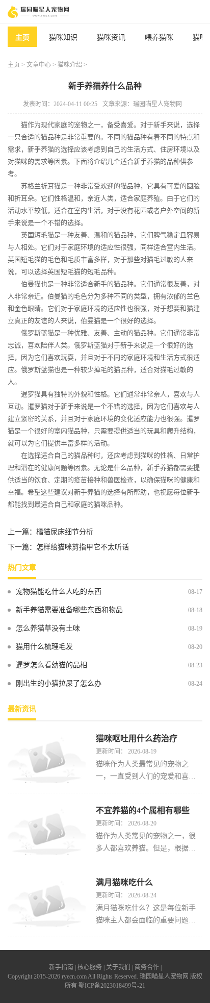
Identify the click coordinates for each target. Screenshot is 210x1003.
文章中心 (39, 64)
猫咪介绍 (70, 64)
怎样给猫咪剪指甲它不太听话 (82, 547)
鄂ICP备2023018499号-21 (111, 985)
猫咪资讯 (111, 37)
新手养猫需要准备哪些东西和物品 (69, 610)
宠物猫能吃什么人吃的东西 (58, 591)
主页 (22, 37)
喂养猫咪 (159, 37)
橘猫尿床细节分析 (64, 532)
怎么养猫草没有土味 (48, 628)
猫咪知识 (63, 37)
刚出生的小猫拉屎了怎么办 (58, 683)
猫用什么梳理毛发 (44, 646)
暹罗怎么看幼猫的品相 (51, 665)
